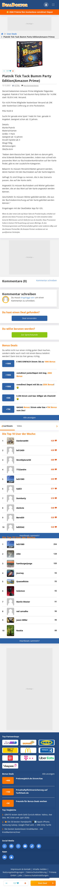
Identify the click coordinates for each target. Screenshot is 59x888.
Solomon (20, 591)
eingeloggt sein (28, 297)
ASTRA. (17, 85)
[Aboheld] (10, 742)
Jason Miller (21, 620)
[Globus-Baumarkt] (28, 742)
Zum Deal (42, 883)
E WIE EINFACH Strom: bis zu (35, 361)
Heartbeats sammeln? (29, 535)
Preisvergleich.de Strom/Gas (29, 778)
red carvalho (22, 611)
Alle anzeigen (29, 417)
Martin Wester (23, 601)
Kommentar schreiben (46, 280)
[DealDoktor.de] (15, 5)
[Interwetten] (10, 750)
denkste (20, 508)
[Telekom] (28, 758)
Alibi (18, 554)
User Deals (12, 34)
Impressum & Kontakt (21, 869)
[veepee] (10, 765)
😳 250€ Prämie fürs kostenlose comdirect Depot (29, 12)
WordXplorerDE (23, 460)
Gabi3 (19, 488)
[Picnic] (10, 758)
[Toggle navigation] (53, 4)
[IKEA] (46, 742)
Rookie (19, 630)
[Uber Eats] (46, 758)
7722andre (21, 469)
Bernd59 (20, 517)
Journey (20, 573)
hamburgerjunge (24, 563)
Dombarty (21, 498)
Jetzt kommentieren (31, 85)
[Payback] (46, 750)
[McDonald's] (28, 750)
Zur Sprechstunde (29, 334)
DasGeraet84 (22, 440)
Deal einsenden (29, 318)
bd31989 (20, 479)
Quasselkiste (22, 581)
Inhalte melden (40, 869)
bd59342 (20, 527)
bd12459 (20, 450)
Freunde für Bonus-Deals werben (31, 801)
